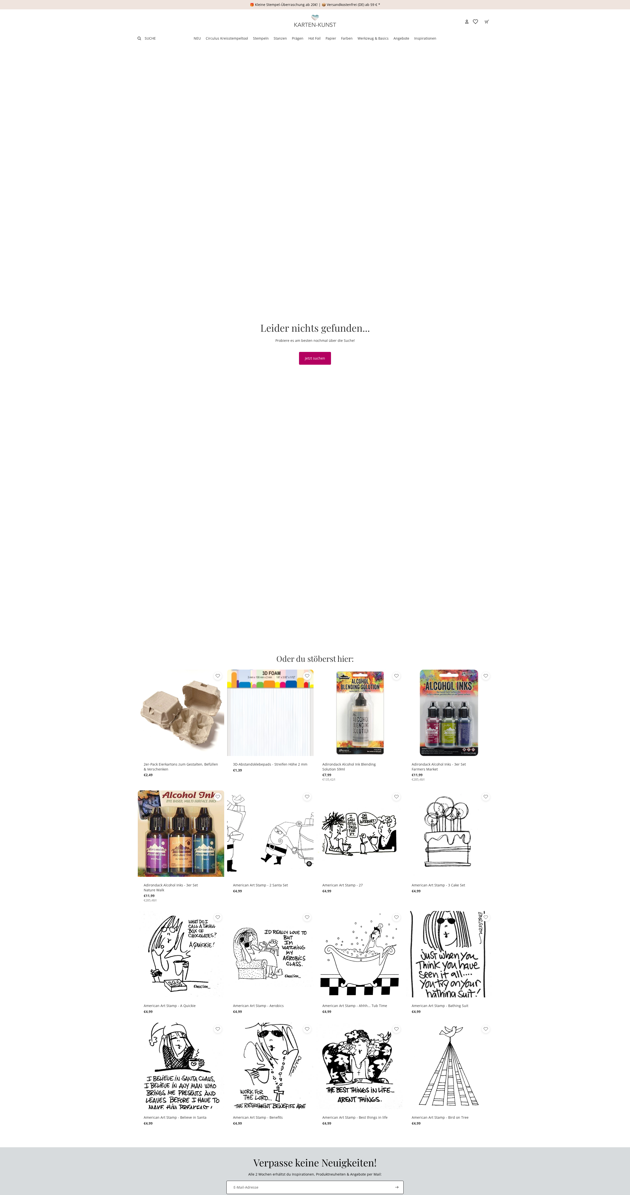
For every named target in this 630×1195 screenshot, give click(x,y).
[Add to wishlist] (218, 676)
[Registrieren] (397, 1187)
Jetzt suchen (315, 358)
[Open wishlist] (475, 21)
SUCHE (150, 38)
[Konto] (466, 21)
